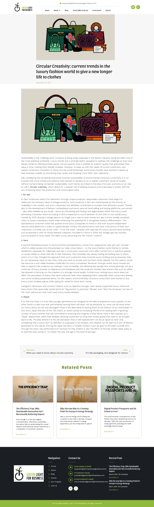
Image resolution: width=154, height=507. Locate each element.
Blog (66, 10)
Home (47, 10)
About (56, 10)
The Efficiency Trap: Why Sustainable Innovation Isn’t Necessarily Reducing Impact (30, 411)
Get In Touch (96, 10)
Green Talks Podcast (80, 10)
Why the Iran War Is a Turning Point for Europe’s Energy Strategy (76, 410)
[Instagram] (138, 7)
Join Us (108, 10)
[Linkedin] (133, 7)
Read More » (21, 434)
